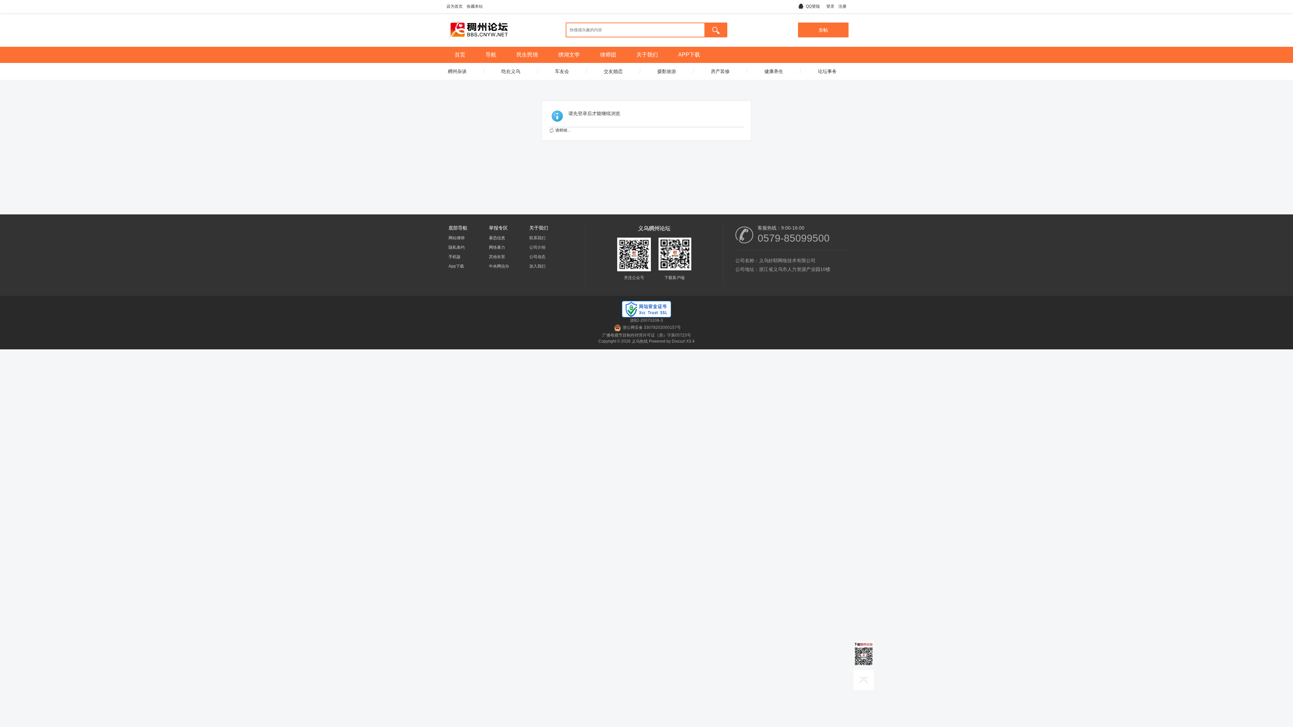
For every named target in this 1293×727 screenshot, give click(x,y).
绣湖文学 (569, 55)
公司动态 (537, 256)
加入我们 (537, 266)
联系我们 (537, 238)
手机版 (455, 256)
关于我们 (647, 55)
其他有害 (497, 256)
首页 (460, 55)
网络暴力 (497, 247)
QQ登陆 (813, 6)
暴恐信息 (497, 238)
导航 (491, 55)
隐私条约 (457, 247)
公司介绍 (537, 247)
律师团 (608, 55)
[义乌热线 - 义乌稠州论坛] (478, 41)
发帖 (823, 30)
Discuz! (678, 341)
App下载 (456, 266)
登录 (830, 6)
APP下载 (689, 55)
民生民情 (527, 55)
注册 (842, 6)
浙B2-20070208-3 (646, 320)
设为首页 (454, 6)
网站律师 (457, 238)
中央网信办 (499, 266)
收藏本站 (475, 6)
